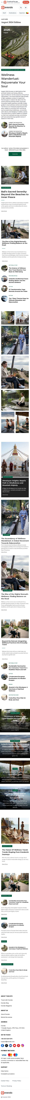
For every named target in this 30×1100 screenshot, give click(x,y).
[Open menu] (26, 7)
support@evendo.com (7, 1041)
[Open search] (21, 7)
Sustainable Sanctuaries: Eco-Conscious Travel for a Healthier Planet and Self (18, 667)
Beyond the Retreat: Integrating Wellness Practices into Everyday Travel (14, 642)
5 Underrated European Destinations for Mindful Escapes (17, 678)
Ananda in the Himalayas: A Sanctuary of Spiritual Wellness (18, 689)
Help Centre (4, 1071)
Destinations (12, 13)
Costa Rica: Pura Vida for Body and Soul (17, 699)
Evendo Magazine (6, 1006)
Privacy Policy (16, 1081)
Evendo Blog (5, 1003)
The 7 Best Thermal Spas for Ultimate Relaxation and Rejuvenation (19, 300)
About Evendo (5, 1014)
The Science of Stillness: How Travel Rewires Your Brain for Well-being (17, 270)
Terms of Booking (6, 1086)
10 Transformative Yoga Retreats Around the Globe (18, 290)
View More (4, 211)
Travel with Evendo (7, 1000)
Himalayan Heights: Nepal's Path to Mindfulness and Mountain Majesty (14, 483)
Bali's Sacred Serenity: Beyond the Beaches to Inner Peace (15, 194)
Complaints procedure (7, 1074)
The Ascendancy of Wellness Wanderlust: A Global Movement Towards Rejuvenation (15, 541)
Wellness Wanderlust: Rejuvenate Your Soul (13, 80)
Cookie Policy (5, 1081)
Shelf (4, 13)
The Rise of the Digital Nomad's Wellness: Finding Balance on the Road (14, 243)
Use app (26, 2)
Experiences (22, 13)
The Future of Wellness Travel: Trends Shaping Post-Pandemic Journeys (15, 852)
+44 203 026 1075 (6, 1039)
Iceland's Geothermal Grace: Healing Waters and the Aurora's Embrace (18, 280)
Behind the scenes (6, 1017)
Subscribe (15, 154)
